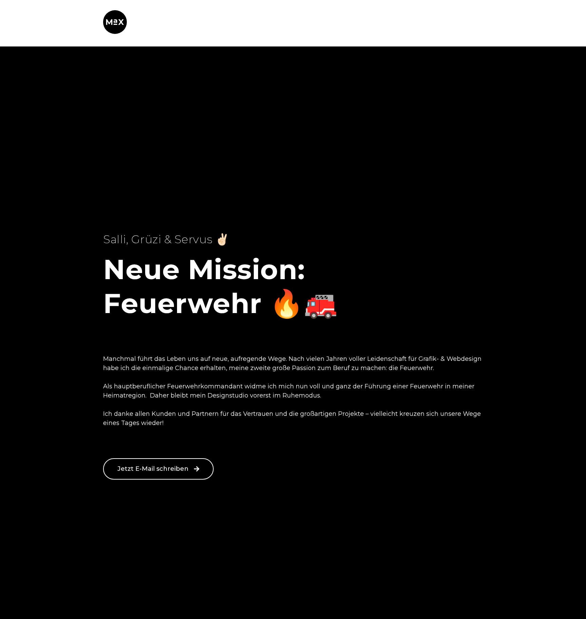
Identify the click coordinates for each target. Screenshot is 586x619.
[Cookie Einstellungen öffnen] (15, 610)
